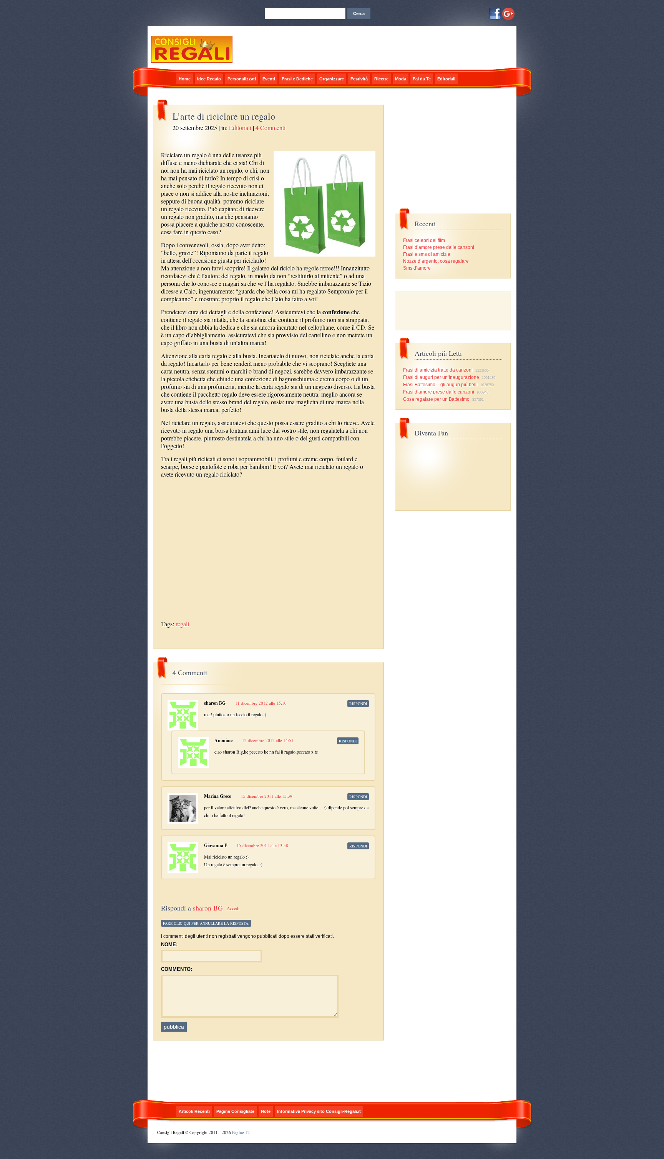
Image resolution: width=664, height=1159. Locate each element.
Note (266, 1111)
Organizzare (331, 79)
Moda (400, 79)
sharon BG (208, 907)
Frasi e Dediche (297, 79)
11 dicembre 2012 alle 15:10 (261, 703)
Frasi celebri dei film (424, 240)
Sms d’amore (417, 268)
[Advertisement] (251, 484)
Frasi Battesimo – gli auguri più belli (440, 384)
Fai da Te (422, 79)
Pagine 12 (241, 1132)
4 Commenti (271, 127)
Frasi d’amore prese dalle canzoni (438, 247)
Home (185, 79)
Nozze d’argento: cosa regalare (436, 261)
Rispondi (358, 703)
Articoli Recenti (194, 1111)
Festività (359, 79)
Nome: (169, 944)
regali (182, 624)
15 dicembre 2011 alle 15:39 (266, 796)
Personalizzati (241, 79)
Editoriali (446, 79)
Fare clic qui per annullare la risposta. (206, 923)
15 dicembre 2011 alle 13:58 (262, 845)
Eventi (268, 79)
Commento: (176, 969)
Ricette (381, 79)
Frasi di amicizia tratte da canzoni (438, 370)
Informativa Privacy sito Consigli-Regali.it (319, 1111)
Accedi (233, 908)
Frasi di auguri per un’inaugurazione (441, 377)
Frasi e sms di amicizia (426, 254)
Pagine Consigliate (235, 1111)
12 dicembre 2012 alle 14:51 (268, 740)
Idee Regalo (209, 79)
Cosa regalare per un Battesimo (436, 399)
